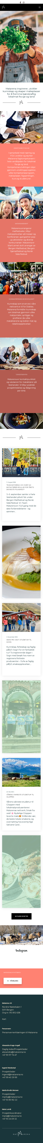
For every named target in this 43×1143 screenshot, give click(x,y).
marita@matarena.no (12, 1097)
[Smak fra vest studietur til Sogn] (21, 617)
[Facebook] (20, 2)
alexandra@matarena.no (14, 1052)
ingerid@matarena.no (12, 1074)
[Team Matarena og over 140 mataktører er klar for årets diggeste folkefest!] (21, 462)
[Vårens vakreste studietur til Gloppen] (21, 772)
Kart (4, 1019)
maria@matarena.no (12, 1116)
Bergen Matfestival (17, 248)
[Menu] (39, 7)
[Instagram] (23, 2)
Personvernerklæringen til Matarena (19, 1032)
